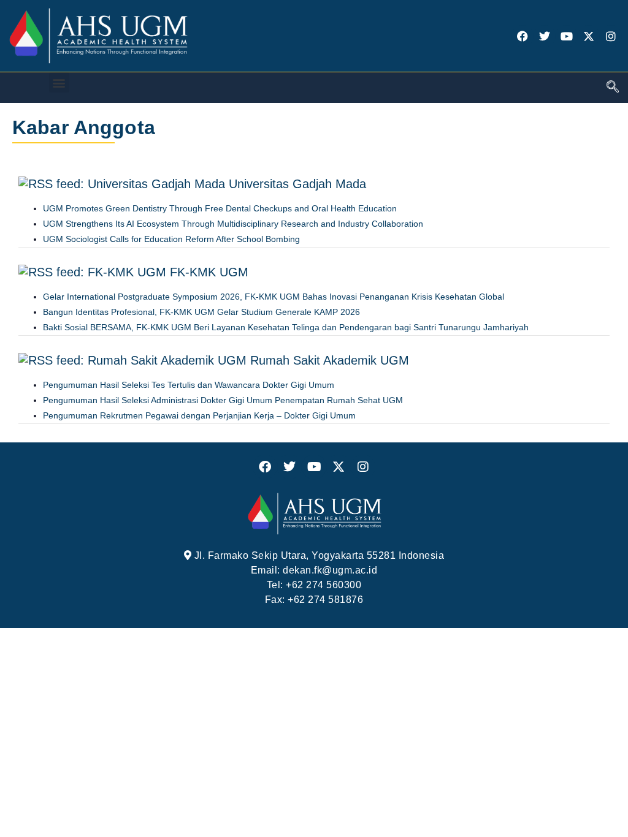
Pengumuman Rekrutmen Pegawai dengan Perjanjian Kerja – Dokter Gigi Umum (199, 415)
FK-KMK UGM (209, 272)
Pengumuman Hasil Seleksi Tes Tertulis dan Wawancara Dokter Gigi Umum (188, 385)
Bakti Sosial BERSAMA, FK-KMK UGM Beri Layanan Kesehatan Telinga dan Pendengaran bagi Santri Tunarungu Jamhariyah (286, 327)
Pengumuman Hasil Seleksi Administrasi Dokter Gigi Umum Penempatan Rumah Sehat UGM (223, 400)
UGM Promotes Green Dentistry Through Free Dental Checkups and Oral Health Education (220, 208)
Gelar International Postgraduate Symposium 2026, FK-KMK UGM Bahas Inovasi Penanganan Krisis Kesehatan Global (273, 296)
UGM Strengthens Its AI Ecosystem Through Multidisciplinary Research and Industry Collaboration (233, 224)
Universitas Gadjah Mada (297, 184)
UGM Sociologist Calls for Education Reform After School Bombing (171, 239)
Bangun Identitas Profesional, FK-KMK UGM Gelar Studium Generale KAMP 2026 (201, 312)
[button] (59, 82)
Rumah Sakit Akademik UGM (329, 360)
